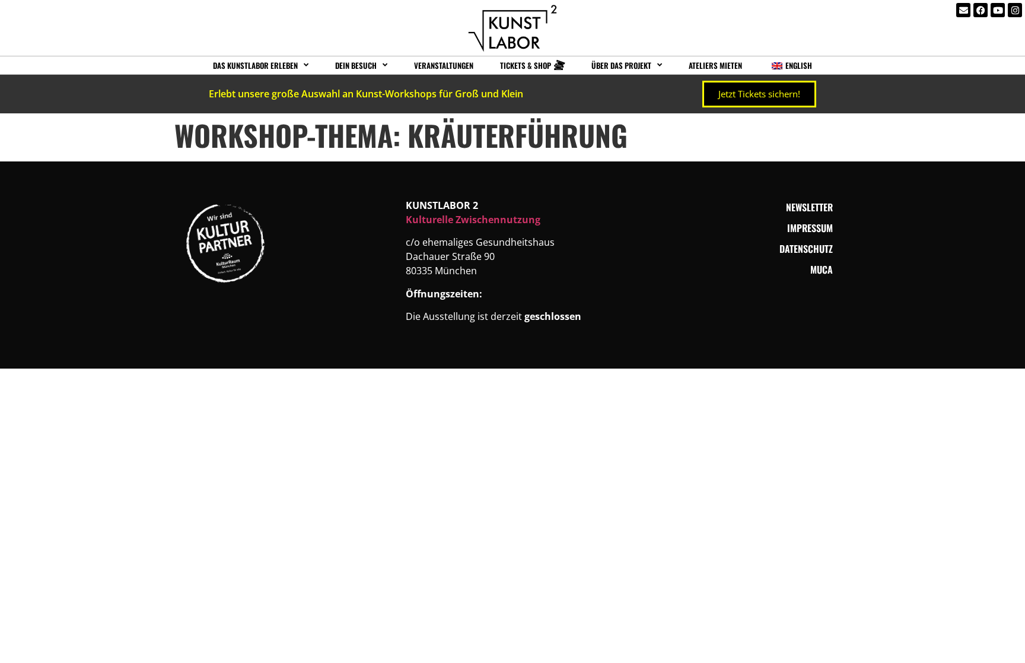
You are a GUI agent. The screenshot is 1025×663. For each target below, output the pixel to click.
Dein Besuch (356, 65)
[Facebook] (980, 10)
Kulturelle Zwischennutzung (473, 219)
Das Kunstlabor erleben (255, 65)
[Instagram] (1015, 10)
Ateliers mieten (715, 65)
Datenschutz (806, 249)
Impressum (810, 228)
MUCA (821, 269)
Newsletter (809, 207)
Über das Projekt (621, 65)
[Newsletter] (963, 10)
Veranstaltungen (443, 65)
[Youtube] (998, 10)
